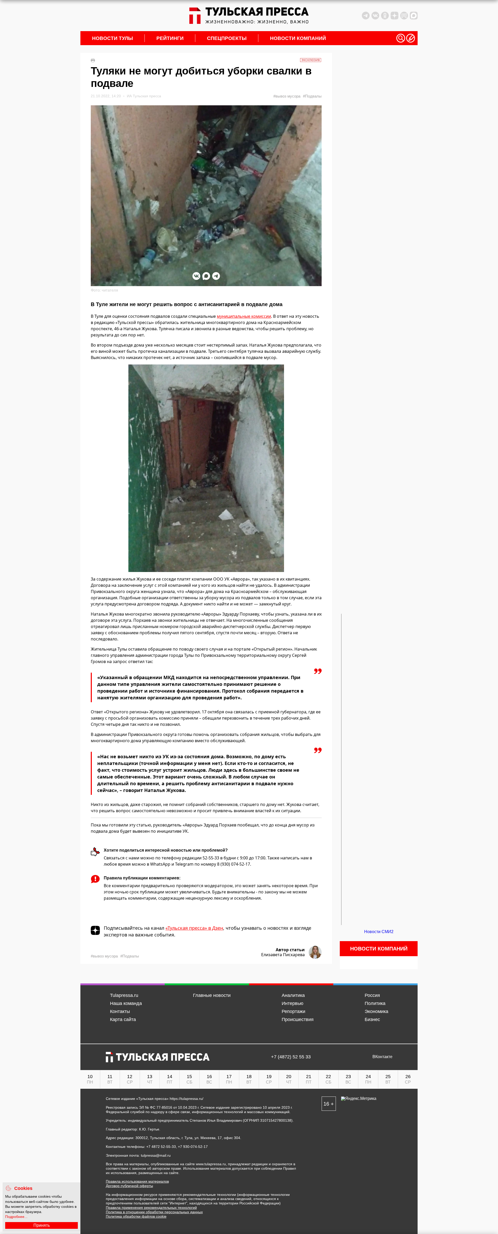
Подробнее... (16, 1217)
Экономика (376, 1011)
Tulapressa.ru (124, 995)
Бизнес (372, 1019)
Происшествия (298, 1019)
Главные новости (212, 995)
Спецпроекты (227, 38)
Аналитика (293, 995)
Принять (41, 1225)
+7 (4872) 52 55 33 (291, 1056)
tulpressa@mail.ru (156, 1155)
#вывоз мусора (286, 96)
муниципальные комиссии (244, 316)
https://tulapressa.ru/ (186, 1099)
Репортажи (293, 1011)
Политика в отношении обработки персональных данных (154, 1212)
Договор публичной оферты (129, 1186)
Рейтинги (170, 38)
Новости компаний (298, 38)
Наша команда (126, 1003)
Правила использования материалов (137, 1181)
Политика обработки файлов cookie (136, 1216)
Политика (375, 1003)
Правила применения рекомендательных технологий (151, 1207)
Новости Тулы (112, 38)
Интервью (292, 1003)
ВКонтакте (382, 1057)
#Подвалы (312, 96)
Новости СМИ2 (378, 931)
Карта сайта (123, 1019)
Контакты (120, 1011)
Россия (372, 995)
